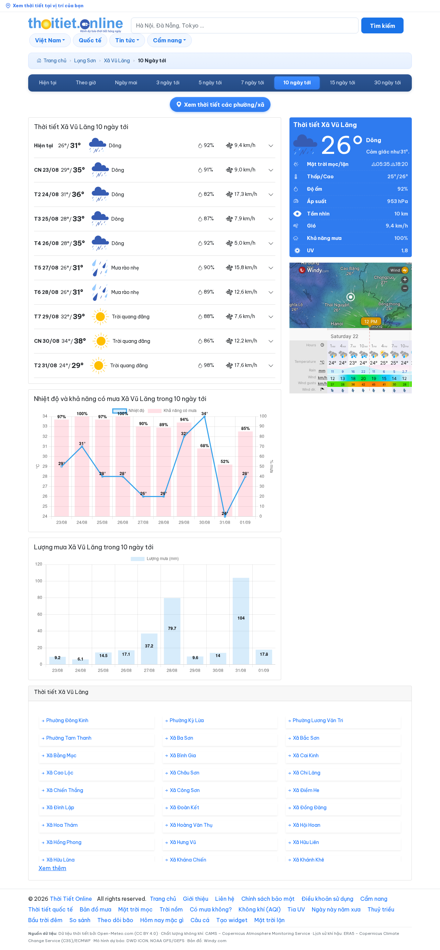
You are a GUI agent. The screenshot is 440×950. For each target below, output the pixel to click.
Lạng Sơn (85, 60)
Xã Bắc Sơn (305, 738)
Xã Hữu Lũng (60, 860)
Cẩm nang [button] (167, 40)
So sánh (79, 920)
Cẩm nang (373, 898)
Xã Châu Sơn (184, 773)
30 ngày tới (387, 83)
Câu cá (199, 920)
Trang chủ (54, 60)
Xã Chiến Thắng (64, 790)
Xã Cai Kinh (305, 755)
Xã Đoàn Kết (184, 807)
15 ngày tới (342, 83)
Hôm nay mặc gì (162, 920)
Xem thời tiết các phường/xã (224, 104)
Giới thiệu (195, 898)
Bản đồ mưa (95, 909)
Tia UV (296, 909)
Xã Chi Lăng (306, 773)
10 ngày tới (297, 83)
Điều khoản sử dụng (327, 898)
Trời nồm (171, 909)
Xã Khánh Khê (308, 860)
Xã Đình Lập (59, 807)
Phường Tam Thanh (68, 738)
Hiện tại (47, 83)
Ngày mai (126, 83)
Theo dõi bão (115, 920)
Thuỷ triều (380, 909)
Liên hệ (224, 898)
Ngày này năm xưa (336, 909)
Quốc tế (90, 40)
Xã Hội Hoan (306, 825)
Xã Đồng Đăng (309, 807)
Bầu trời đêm (45, 920)
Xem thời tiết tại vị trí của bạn (48, 5)
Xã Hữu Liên (305, 842)
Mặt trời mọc (135, 909)
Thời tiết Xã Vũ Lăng (325, 125)
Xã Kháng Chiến (187, 860)
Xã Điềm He (305, 790)
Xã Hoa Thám (61, 825)
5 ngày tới (210, 83)
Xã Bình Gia (182, 755)
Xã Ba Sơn (181, 738)
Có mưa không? (211, 909)
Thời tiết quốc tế (50, 909)
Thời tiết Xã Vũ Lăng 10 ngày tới (81, 127)
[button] (50, 40)
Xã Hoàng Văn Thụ (190, 825)
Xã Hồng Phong (63, 842)
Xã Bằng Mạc (61, 755)
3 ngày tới (167, 83)
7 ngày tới (252, 83)
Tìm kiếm (382, 25)
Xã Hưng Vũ (182, 842)
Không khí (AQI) (259, 909)
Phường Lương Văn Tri (317, 720)
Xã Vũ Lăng (117, 60)
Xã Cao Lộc (59, 773)
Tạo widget (232, 920)
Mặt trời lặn (269, 920)
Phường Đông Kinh (66, 720)
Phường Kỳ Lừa (186, 720)
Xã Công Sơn (184, 790)
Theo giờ (86, 83)
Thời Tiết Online (71, 898)
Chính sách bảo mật (268, 898)
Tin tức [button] (125, 40)
